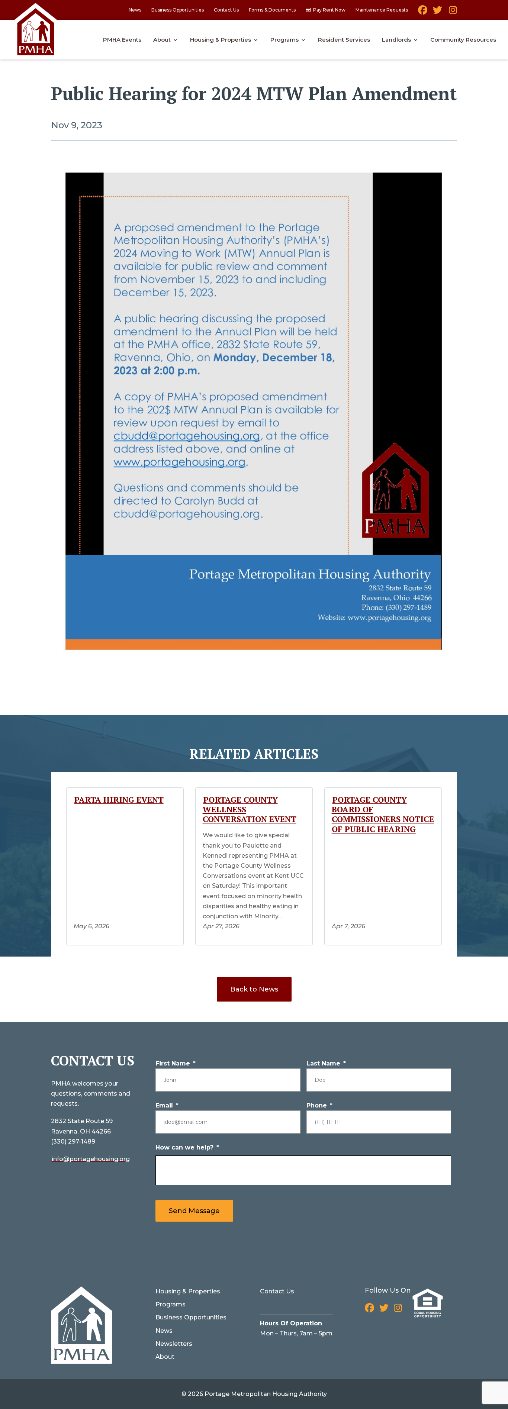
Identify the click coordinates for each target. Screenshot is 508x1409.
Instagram (452, 12)
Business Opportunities (177, 10)
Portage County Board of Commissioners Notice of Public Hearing (383, 814)
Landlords (396, 40)
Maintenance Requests (382, 10)
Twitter (437, 12)
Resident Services (344, 40)
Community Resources (463, 40)
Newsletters (173, 1343)
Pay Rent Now (329, 10)
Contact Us (226, 10)
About (162, 40)
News (135, 10)
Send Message (194, 1211)
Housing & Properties (220, 40)
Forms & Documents (272, 10)
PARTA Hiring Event (119, 799)
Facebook (422, 12)
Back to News (254, 989)
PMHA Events (122, 40)
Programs (284, 40)
